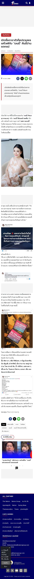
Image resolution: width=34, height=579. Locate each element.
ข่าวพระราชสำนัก (7, 519)
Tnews (16, 509)
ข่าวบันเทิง (10, 51)
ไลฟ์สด (23, 424)
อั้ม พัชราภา (5, 431)
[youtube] (16, 570)
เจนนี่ (10, 428)
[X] (12, 570)
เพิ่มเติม (6, 559)
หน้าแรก (3, 51)
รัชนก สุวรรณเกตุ (13, 412)
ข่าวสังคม (26, 519)
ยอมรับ (6, 563)
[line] (26, 78)
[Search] (27, 3)
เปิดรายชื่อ (10, 424)
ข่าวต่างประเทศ (7, 527)
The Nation (6, 501)
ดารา (17, 424)
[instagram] (25, 570)
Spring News (22, 505)
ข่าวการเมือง (17, 519)
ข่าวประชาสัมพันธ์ (8, 531)
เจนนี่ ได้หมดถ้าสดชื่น (20, 428)
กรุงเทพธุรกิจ (6, 505)
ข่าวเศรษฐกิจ (17, 527)
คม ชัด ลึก (25, 501)
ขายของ (4, 428)
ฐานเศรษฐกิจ (24, 509)
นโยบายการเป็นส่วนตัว (20, 531)
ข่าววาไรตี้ (26, 523)
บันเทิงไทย (17, 51)
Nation (14, 505)
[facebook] (18, 78)
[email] (30, 78)
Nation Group (16, 501)
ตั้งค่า (5, 566)
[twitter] (22, 78)
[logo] (13, 3)
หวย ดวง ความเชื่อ (16, 523)
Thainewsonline (8, 509)
